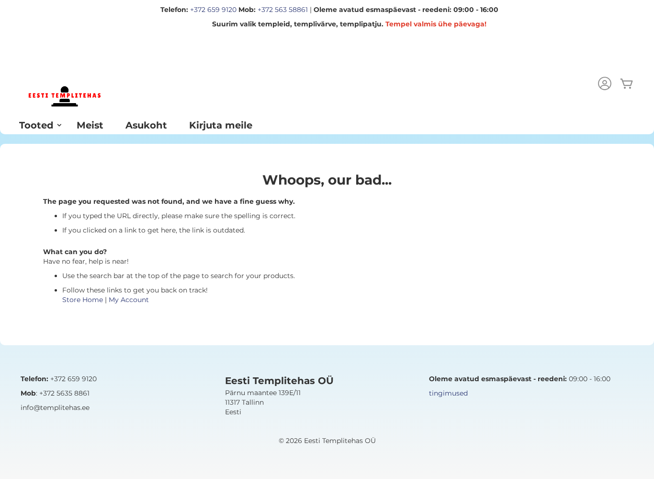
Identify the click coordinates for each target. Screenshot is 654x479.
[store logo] (64, 96)
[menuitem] (37, 125)
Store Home (82, 299)
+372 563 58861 (283, 9)
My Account (129, 299)
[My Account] (605, 84)
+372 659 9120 (213, 9)
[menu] (327, 125)
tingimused (448, 393)
